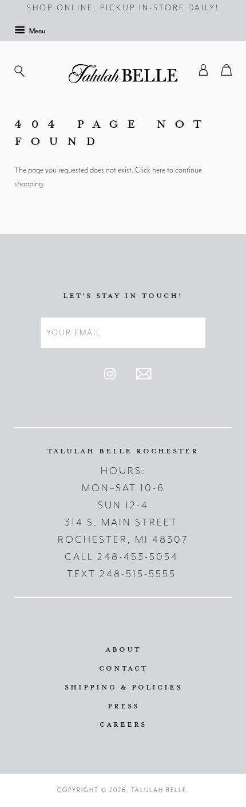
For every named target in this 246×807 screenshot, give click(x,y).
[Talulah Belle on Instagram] (110, 377)
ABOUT (123, 649)
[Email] (143, 377)
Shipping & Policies (123, 686)
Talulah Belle (159, 790)
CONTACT (123, 667)
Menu (36, 31)
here (158, 170)
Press (123, 705)
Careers (123, 724)
